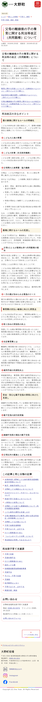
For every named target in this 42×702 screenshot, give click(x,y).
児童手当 (8, 572)
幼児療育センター (12, 583)
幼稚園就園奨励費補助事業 (15, 568)
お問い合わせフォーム (12, 618)
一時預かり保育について (14, 502)
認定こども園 (10, 565)
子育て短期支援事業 (13, 525)
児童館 (7, 579)
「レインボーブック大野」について (19, 536)
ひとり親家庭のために (14, 533)
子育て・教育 (25, 17)
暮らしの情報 (13, 17)
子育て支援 (9, 554)
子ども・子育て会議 (13, 576)
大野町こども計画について (15, 522)
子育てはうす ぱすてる (14, 529)
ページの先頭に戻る (31, 635)
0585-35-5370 (14, 608)
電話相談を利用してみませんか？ (18, 540)
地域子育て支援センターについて (18, 499)
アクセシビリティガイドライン (13, 645)
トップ (3, 17)
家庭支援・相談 (11, 590)
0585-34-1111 (14, 658)
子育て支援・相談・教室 (10, 20)
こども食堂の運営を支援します (17, 512)
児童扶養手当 (10, 558)
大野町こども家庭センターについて (19, 489)
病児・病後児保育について (15, 485)
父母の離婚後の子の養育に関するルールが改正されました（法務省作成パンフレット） (21, 104)
